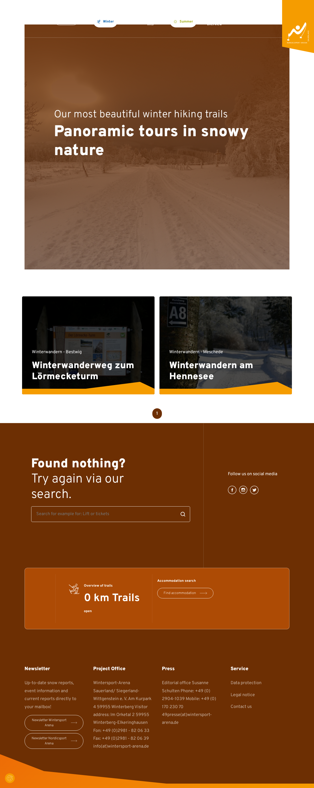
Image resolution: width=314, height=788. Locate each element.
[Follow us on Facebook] (232, 490)
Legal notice (243, 695)
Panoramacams (248, 21)
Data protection (246, 683)
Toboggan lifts (155, 21)
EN (273, 21)
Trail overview (214, 21)
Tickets (66, 20)
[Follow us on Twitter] (254, 490)
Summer (186, 22)
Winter (108, 22)
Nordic (131, 21)
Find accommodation (180, 593)
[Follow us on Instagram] (243, 490)
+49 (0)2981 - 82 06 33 (125, 731)
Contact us (241, 707)
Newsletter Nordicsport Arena (49, 741)
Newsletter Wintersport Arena (49, 722)
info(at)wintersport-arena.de (121, 746)
